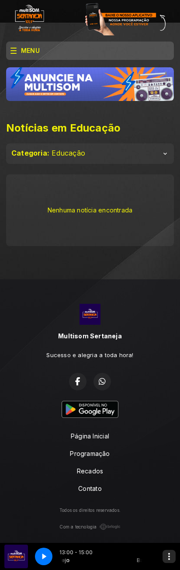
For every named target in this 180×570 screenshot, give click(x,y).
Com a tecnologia (78, 526)
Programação (90, 453)
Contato (89, 488)
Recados (90, 471)
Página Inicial (90, 436)
